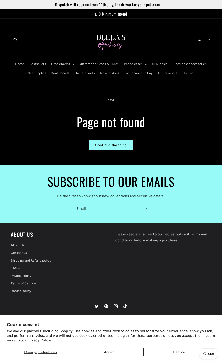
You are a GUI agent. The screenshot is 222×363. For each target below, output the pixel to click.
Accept (110, 352)
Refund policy (21, 291)
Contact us (19, 253)
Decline (179, 352)
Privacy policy (21, 276)
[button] (15, 40)
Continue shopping (111, 145)
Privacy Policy (39, 340)
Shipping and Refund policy (31, 260)
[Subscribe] (145, 209)
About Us (18, 245)
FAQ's (15, 268)
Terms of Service (23, 283)
